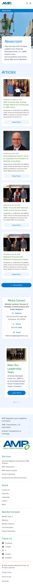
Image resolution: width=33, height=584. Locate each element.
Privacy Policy (7, 572)
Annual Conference (8, 474)
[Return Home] (16, 446)
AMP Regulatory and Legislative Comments (14, 419)
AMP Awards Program (9, 470)
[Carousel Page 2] (15, 402)
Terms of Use (6, 577)
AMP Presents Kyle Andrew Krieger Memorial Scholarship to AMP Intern (16, 104)
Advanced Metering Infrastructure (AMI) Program (15, 462)
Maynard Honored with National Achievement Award (15, 258)
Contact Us (6, 490)
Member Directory (8, 524)
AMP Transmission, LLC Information (11, 426)
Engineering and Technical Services (14, 478)
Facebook (8, 543)
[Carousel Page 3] (17, 402)
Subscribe (5, 493)
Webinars (5, 520)
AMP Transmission (8, 467)
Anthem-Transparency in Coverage (11, 432)
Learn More (16, 393)
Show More (17, 285)
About (5, 485)
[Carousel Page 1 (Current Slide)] (14, 402)
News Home (6, 10)
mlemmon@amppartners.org (16, 336)
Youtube (8, 554)
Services (6, 456)
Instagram (8, 558)
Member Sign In (7, 516)
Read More (16, 122)
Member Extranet (11, 512)
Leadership (5, 497)
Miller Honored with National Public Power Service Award (15, 208)
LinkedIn (8, 547)
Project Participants (8, 531)
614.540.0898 (16, 327)
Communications (7, 527)
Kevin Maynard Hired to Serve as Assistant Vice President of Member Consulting (15, 158)
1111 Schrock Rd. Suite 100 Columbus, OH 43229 (16, 318)
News (4, 504)
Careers (4, 501)
